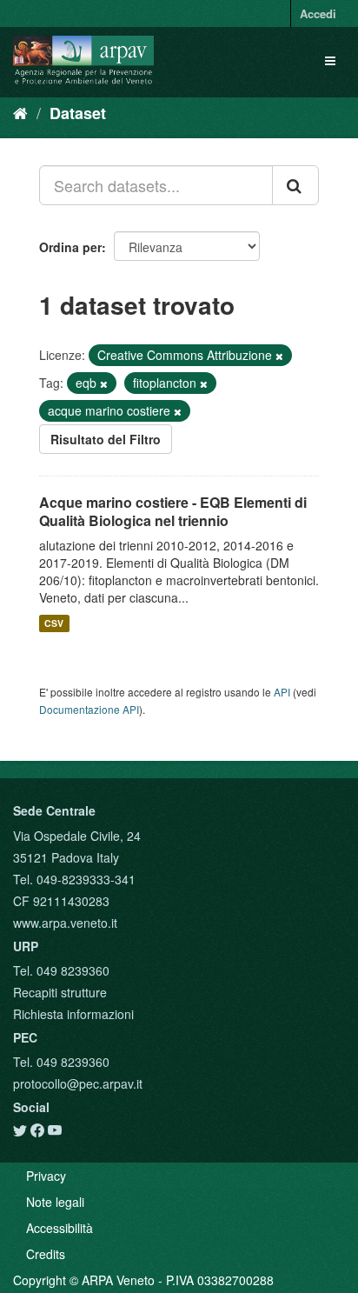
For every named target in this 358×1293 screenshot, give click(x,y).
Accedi (318, 13)
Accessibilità (59, 1227)
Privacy (46, 1175)
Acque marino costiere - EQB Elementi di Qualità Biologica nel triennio (173, 511)
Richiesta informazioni (73, 1014)
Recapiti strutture (60, 992)
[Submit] (295, 185)
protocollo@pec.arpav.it (78, 1083)
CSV (53, 623)
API (282, 691)
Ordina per (70, 247)
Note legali (55, 1201)
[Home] (20, 112)
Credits (45, 1254)
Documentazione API (89, 709)
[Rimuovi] (279, 356)
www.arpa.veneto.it (65, 922)
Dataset (78, 113)
